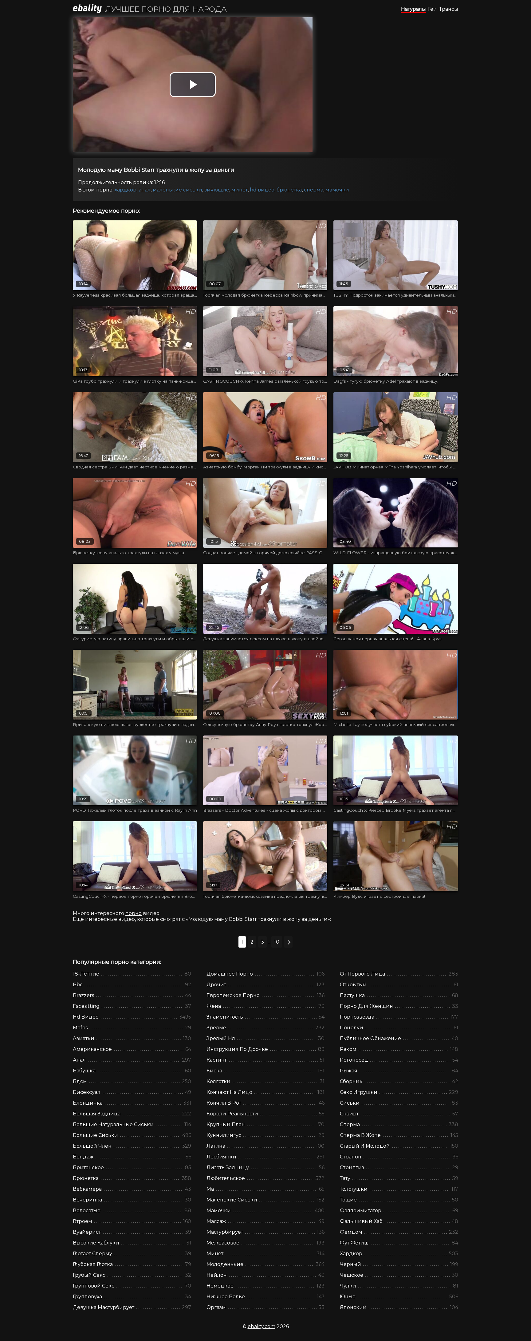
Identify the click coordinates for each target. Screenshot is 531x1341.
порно (133, 913)
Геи (432, 9)
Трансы (448, 9)
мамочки (337, 190)
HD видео (262, 190)
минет (239, 190)
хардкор (125, 190)
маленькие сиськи (177, 190)
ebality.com (261, 1326)
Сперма (313, 190)
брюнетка (289, 190)
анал (145, 190)
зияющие (216, 190)
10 (276, 942)
